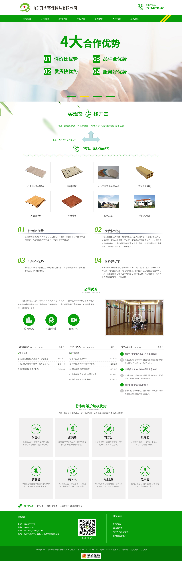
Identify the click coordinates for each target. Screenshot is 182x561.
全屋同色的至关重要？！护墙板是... (35, 359)
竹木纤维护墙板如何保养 (135, 385)
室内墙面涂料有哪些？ (81, 369)
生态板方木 (118, 528)
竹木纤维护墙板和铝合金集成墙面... (140, 354)
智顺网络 (126, 550)
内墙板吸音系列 (119, 536)
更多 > (61, 347)
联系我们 (134, 19)
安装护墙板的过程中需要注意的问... (140, 369)
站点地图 (143, 550)
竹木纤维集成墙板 (120, 532)
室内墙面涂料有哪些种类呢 (83, 364)
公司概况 (45, 19)
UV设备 (40, 506)
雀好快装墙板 (51, 506)
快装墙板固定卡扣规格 (81, 380)
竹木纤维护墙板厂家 (54, 7)
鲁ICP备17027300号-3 (87, 550)
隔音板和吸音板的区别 (29, 369)
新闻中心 (62, 19)
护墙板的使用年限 (79, 359)
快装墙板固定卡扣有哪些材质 (84, 374)
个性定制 (98, 19)
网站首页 (27, 19)
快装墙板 (117, 524)
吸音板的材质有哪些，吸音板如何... (35, 364)
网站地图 (135, 550)
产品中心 (80, 19)
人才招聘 (116, 19)
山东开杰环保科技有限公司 (71, 506)
